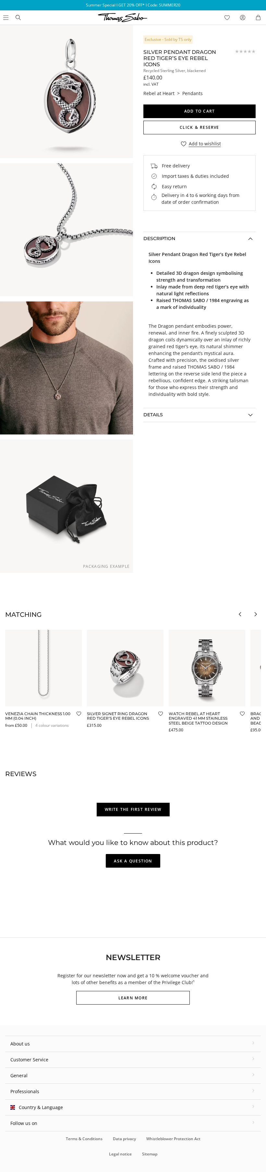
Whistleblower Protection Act (173, 1138)
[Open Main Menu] (5, 17)
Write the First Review (133, 809)
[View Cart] (258, 17)
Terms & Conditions (84, 1138)
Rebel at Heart (159, 93)
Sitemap (149, 1154)
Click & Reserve (199, 127)
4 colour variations (52, 725)
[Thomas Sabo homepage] (18, 17)
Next (255, 614)
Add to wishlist (205, 144)
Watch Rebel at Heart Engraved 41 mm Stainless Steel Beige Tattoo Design (198, 718)
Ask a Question (133, 861)
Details (153, 415)
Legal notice (120, 1154)
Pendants (192, 93)
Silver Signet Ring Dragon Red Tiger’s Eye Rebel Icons (118, 716)
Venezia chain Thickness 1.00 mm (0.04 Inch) (37, 716)
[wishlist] (227, 17)
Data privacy (124, 1138)
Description (159, 238)
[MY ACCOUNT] (242, 17)
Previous (240, 614)
